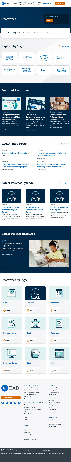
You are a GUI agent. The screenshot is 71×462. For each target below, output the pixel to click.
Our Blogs (51, 400)
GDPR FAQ (47, 451)
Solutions (14, 3)
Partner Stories (52, 394)
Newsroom (27, 437)
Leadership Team (28, 434)
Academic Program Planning (9, 57)
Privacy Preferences (52, 453)
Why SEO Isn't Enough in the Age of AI (59, 208)
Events (30, 3)
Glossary (50, 405)
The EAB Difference (53, 392)
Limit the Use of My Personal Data (36, 453)
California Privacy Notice (17, 451)
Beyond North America (30, 413)
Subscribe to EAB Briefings (55, 422)
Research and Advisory (30, 399)
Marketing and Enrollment (9, 70)
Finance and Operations (61, 57)
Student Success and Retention (32, 392)
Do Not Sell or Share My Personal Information (13, 453)
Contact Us (60, 3)
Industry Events (28, 422)
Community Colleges (29, 407)
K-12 (25, 411)
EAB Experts (27, 432)
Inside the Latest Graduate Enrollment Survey (34, 209)
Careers (26, 430)
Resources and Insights (22, 3)
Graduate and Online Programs (32, 409)
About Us (34, 3)
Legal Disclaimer (29, 451)
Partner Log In (47, 3)
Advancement (27, 396)
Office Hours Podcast (54, 402)
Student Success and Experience (61, 70)
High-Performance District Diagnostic (12, 244)
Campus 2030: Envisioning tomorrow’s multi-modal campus (35, 117)
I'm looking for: (13, 33)
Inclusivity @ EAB (52, 390)
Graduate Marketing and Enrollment (33, 390)
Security (61, 453)
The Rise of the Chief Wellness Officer (58, 116)
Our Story (26, 428)
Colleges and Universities (30, 405)
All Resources (52, 409)
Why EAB (39, 3)
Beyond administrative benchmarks (16, 153)
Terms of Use (39, 451)
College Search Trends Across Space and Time (11, 116)
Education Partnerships (30, 439)
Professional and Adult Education (26, 70)
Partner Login (52, 426)
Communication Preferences (56, 424)
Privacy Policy (5, 451)
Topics (50, 407)
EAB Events (27, 419)
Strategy (44, 70)
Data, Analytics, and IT (27, 57)
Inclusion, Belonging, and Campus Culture (44, 58)
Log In (49, 20)
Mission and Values (53, 387)
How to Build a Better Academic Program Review (10, 209)
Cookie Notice (55, 451)
